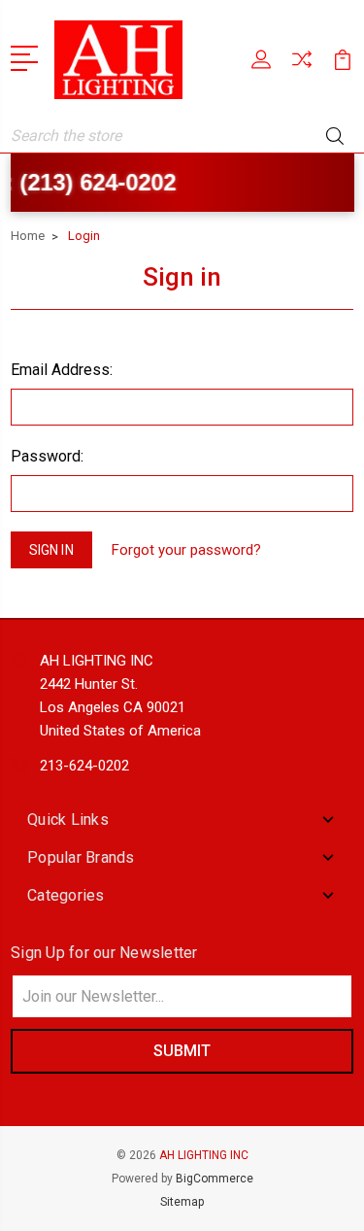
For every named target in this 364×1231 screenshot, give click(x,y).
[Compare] (302, 66)
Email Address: (62, 369)
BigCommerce (214, 1178)
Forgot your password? (186, 550)
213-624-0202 (84, 765)
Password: (47, 456)
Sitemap (182, 1202)
